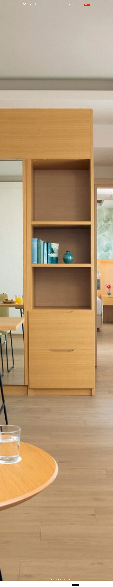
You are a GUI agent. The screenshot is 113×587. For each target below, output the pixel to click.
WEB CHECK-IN (80, 4)
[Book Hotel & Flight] (75, 4)
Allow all (75, 585)
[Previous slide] (3, 293)
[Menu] (67, 4)
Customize (69, 585)
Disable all (37, 585)
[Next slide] (109, 293)
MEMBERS (73, 4)
